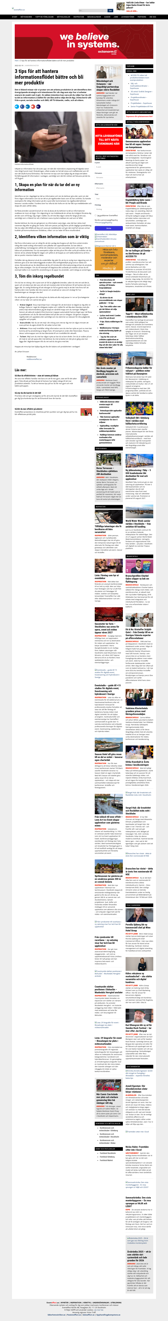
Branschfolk (132, 585)
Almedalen (131, 1095)
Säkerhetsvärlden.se (56, 1315)
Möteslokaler (64, 17)
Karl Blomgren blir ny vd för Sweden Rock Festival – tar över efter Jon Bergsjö (139, 1028)
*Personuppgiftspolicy (103, 222)
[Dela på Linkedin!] (28, 106)
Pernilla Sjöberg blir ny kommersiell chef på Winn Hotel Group (138, 927)
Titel (96, 194)
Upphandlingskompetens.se (108, 1315)
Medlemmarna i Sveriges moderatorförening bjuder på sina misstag (110, 330)
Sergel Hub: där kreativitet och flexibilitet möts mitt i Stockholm (138, 810)
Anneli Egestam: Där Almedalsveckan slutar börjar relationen (136, 1089)
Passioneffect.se (74, 1315)
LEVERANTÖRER (128, 17)
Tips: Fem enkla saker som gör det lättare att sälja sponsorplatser (110, 309)
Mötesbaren (27, 17)
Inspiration (79, 17)
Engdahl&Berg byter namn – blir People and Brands (139, 201)
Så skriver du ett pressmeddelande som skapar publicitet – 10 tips (110, 300)
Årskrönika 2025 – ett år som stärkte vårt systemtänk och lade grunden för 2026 (139, 1256)
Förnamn (98, 173)
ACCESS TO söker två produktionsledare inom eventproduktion (139, 77)
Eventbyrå (131, 150)
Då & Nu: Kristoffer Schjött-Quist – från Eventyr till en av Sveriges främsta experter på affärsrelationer (139, 634)
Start (15, 17)
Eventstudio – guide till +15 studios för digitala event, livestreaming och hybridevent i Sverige (108, 690)
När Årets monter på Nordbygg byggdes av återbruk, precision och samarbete (107, 372)
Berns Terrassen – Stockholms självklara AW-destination (106, 471)
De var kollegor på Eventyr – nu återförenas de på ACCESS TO (139, 253)
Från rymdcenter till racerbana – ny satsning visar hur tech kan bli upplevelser (106, 941)
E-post (97, 162)
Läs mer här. (99, 1310)
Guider (108, 17)
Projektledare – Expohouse (141, 103)
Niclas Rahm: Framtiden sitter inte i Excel (137, 1148)
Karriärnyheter (32, 65)
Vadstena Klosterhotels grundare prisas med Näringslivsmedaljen (137, 711)
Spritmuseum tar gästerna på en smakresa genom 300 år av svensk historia (109, 879)
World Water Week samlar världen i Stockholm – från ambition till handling (138, 523)
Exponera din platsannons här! (139, 116)
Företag (98, 205)
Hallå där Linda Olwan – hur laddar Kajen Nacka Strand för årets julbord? (140, 5)
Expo (128, 1209)
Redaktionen (31, 357)
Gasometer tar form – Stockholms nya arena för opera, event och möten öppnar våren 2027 (107, 628)
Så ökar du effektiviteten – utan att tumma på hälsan (36, 375)
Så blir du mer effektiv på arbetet (28, 409)
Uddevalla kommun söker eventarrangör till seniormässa (109, 404)
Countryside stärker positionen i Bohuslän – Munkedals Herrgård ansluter (109, 989)
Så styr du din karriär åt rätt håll (28, 393)
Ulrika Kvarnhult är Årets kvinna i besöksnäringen (137, 763)
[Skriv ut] (38, 106)
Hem (17, 60)
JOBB (116, 17)
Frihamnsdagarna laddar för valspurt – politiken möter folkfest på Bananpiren (139, 370)
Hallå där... (132, 11)
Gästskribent (132, 1153)
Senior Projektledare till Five (142, 106)
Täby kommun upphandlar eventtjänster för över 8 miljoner (109, 419)
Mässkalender (95, 17)
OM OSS (153, 17)
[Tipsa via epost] (33, 106)
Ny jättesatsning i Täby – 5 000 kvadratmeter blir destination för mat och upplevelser (138, 474)
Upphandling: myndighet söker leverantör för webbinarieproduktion (109, 428)
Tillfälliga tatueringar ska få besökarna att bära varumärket (108, 529)
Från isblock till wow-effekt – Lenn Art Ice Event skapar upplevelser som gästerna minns (109, 821)
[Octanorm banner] (84, 58)
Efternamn (99, 184)
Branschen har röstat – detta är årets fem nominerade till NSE (139, 871)
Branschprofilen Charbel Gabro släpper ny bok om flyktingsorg (137, 578)
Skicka (108, 228)
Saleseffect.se (89, 1315)
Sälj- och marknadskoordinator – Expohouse (139, 85)
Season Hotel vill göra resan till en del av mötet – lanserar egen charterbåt (109, 757)
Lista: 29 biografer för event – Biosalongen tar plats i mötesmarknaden (108, 1040)
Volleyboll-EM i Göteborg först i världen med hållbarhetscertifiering (137, 420)
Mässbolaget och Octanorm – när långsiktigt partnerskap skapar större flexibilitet (107, 85)
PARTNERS (142, 17)
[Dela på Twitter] (17, 106)
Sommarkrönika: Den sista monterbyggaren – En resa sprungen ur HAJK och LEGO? (138, 1202)
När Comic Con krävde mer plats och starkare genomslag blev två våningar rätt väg (107, 1098)
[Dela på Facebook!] (22, 106)
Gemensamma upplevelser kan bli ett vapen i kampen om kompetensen (138, 144)
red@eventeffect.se (34, 359)
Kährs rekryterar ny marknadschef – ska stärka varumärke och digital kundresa (139, 978)
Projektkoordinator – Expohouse (138, 98)
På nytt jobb (132, 934)
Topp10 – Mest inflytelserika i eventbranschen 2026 (139, 315)
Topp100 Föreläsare (45, 17)
